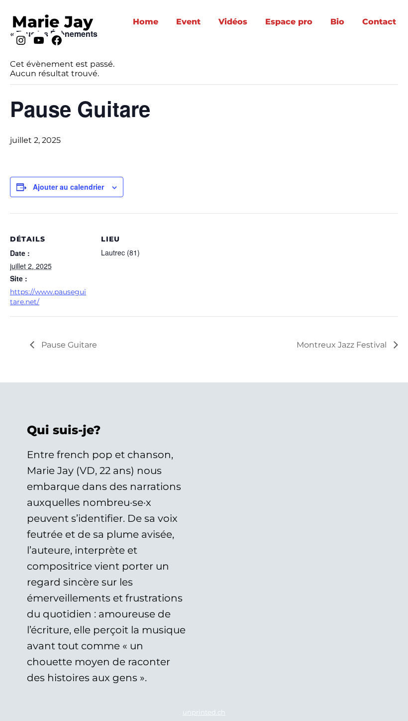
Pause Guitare (68, 345)
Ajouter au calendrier (68, 187)
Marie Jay (52, 21)
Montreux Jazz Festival (343, 345)
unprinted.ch (204, 712)
